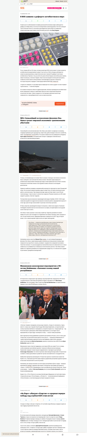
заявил (44, 239)
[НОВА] (54, 8)
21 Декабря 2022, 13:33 (25, 13)
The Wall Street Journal (29, 134)
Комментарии (43, 111)
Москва (28, 3)
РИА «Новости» (54, 81)
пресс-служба (24, 322)
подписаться (60, 103)
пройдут (30, 365)
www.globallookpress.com (36, 175)
